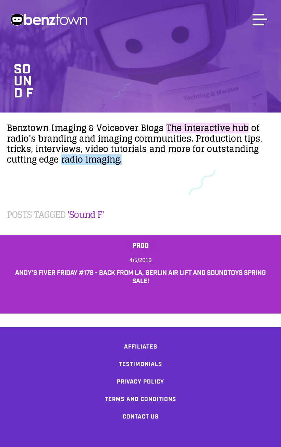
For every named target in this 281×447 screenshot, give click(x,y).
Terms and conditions (140, 399)
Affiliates (140, 347)
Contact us (141, 417)
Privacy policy (140, 382)
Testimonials (140, 364)
